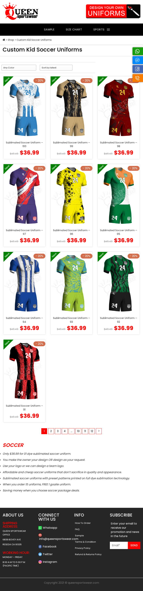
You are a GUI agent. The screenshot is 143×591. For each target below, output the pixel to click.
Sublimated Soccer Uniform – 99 (71, 144)
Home (4, 40)
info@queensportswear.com (58, 539)
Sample (79, 535)
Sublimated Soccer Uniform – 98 (118, 144)
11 (85, 431)
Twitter (48, 554)
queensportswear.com (83, 583)
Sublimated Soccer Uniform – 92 (118, 320)
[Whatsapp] (138, 51)
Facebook (50, 547)
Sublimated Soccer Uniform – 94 (24, 320)
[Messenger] (138, 60)
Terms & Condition (85, 541)
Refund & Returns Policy (88, 554)
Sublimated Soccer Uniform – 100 (24, 144)
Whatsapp (50, 528)
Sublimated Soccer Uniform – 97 (24, 232)
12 (92, 431)
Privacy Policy (82, 548)
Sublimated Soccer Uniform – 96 (71, 232)
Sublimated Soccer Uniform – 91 (24, 407)
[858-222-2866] (138, 78)
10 (78, 431)
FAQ (77, 529)
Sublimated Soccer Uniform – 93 (71, 320)
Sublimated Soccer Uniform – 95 (118, 232)
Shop (11, 40)
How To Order (83, 523)
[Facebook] (138, 69)
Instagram (50, 562)
